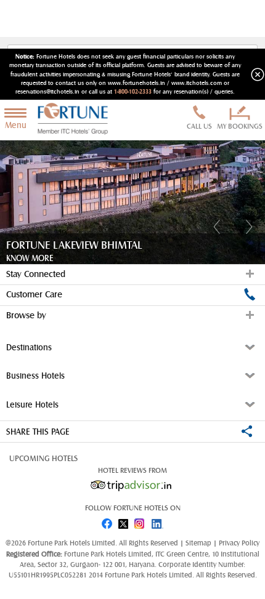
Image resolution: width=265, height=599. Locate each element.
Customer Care (34, 294)
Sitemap (199, 543)
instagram (141, 521)
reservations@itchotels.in (47, 92)
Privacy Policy (239, 543)
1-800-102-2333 (133, 92)
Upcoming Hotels (43, 458)
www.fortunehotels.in (136, 83)
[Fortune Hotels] (75, 120)
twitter (123, 521)
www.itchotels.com (196, 83)
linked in (158, 521)
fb (106, 521)
